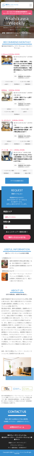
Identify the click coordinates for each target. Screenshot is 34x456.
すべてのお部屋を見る (17, 181)
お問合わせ (22, 447)
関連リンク (12, 442)
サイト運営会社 (12, 447)
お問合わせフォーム (17, 427)
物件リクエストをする (17, 237)
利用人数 (6, 221)
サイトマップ (21, 442)
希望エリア (7, 211)
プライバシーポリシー (17, 445)
